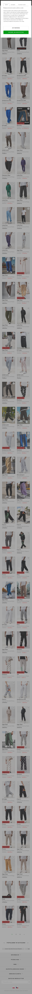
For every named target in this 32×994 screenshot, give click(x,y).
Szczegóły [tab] (13, 4)
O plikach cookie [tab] (22, 4)
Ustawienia (16, 28)
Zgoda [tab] (6, 4)
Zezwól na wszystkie (16, 32)
